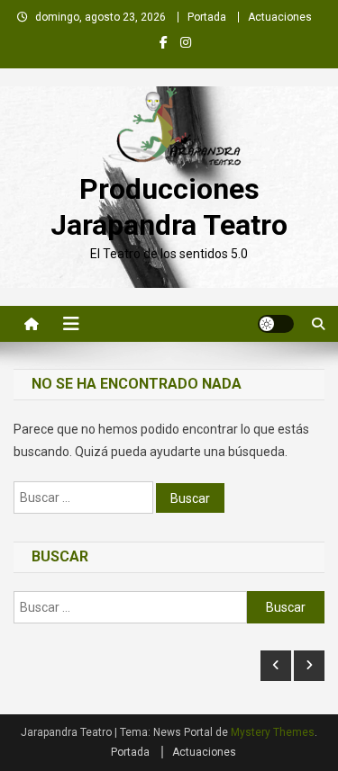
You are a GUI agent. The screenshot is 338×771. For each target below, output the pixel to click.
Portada (206, 17)
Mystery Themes (273, 732)
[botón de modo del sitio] (276, 324)
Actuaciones (280, 17)
